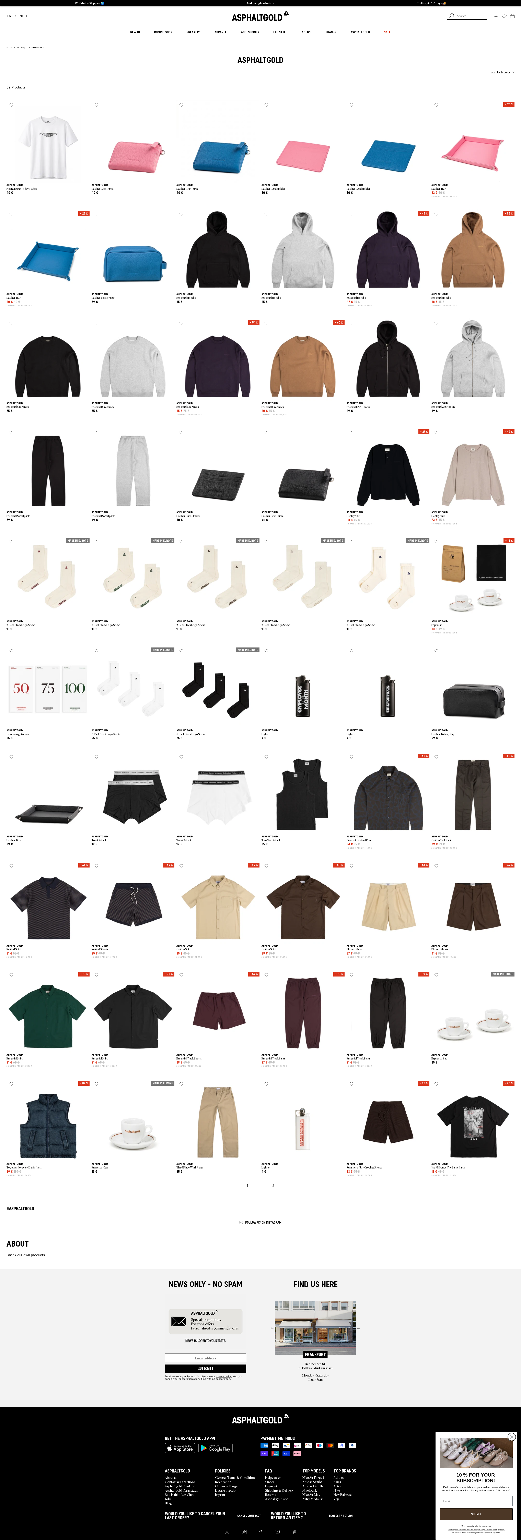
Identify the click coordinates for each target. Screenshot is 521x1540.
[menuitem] (29, 72)
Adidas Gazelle (313, 1486)
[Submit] (451, 16)
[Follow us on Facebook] (260, 1532)
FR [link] (28, 15)
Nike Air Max (311, 1494)
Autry (337, 1486)
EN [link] (9, 15)
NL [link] (22, 15)
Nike (337, 1490)
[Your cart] (512, 16)
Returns (270, 1494)
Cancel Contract (249, 1515)
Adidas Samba (312, 1481)
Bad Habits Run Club (179, 1494)
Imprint (220, 1494)
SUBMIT (476, 1514)
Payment (271, 1486)
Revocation (223, 1481)
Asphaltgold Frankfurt (180, 1486)
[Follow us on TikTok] (244, 1532)
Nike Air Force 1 (313, 1477)
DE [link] (15, 15)
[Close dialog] (511, 1437)
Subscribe (205, 1368)
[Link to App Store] (180, 1448)
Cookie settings (226, 1486)
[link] (260, 16)
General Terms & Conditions (235, 1477)
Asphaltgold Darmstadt (181, 1490)
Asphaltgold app (276, 1498)
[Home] (260, 1418)
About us (171, 1477)
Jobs (168, 1498)
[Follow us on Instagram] (227, 1532)
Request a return (341, 1515)
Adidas (339, 1477)
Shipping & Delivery (279, 1490)
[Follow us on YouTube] (277, 1532)
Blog (168, 1503)
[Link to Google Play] (215, 1448)
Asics (337, 1481)
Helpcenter (273, 1477)
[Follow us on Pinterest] (294, 1532)
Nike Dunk (309, 1490)
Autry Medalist (312, 1498)
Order (269, 1481)
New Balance (342, 1494)
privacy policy (224, 1376)
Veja (336, 1498)
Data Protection (226, 1490)
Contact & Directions (180, 1481)
